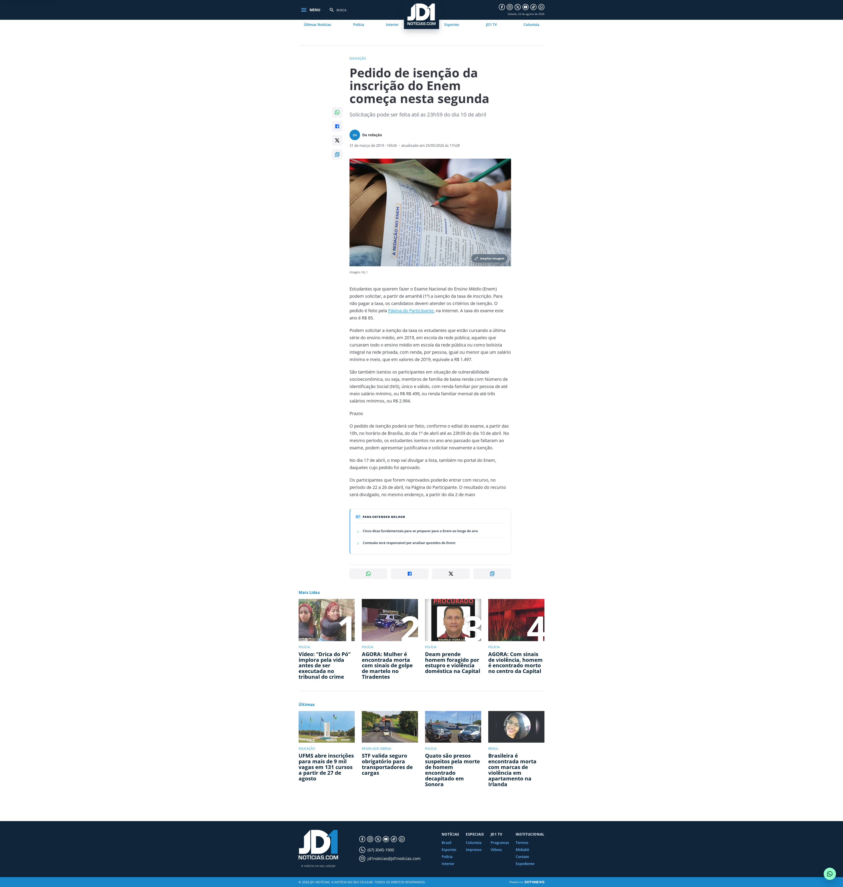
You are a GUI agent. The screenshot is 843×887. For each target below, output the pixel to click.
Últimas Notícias (317, 24)
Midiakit (522, 849)
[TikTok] (533, 7)
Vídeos (496, 849)
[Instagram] (510, 7)
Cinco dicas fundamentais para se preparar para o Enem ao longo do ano (420, 531)
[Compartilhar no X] (337, 140)
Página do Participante (411, 311)
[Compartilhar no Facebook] (337, 126)
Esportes (451, 24)
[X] (518, 7)
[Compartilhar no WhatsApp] (337, 112)
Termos (522, 842)
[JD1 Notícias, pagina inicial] (318, 845)
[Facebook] (502, 7)
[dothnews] (534, 882)
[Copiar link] (337, 154)
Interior (392, 24)
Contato (522, 856)
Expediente (525, 863)
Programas (500, 842)
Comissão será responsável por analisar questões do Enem (409, 543)
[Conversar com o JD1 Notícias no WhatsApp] (830, 874)
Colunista (531, 24)
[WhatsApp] (541, 7)
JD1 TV (491, 24)
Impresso (474, 849)
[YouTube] (525, 7)
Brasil (446, 842)
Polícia (358, 24)
